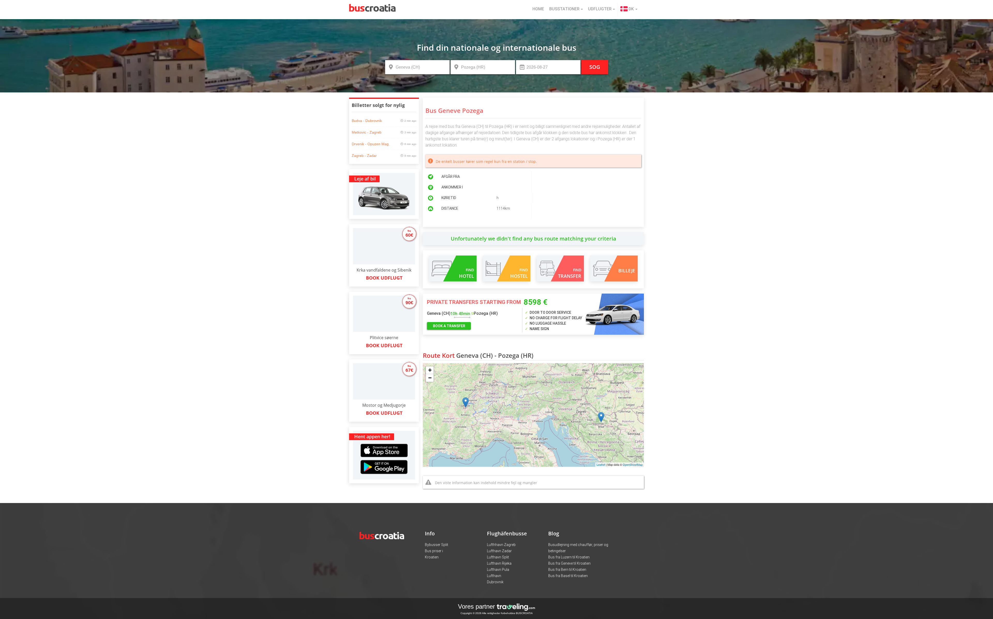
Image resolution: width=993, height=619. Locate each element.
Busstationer (564, 8)
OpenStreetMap (633, 464)
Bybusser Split (436, 545)
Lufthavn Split (498, 557)
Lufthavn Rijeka (499, 563)
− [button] (430, 378)
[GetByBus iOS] (384, 444)
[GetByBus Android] (384, 469)
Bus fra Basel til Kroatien (568, 576)
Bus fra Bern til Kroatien (567, 569)
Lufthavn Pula (498, 569)
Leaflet (601, 464)
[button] (629, 10)
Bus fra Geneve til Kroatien (569, 563)
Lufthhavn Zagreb (501, 545)
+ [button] (430, 370)
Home (538, 8)
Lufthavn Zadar (499, 551)
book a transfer (449, 326)
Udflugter (600, 8)
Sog (594, 66)
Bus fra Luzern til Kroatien (569, 557)
